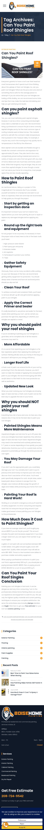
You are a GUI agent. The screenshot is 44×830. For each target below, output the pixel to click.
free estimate (30, 606)
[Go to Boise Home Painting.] (2, 35)
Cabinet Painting (7, 767)
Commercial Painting (9, 771)
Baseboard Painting (8, 775)
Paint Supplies (7, 653)
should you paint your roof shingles (22, 619)
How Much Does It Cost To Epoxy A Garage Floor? (24, 693)
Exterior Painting (9, 49)
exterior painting (14, 609)
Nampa (30, 603)
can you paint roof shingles (33, 617)
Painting (5, 658)
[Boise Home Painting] (22, 6)
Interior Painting (7, 763)
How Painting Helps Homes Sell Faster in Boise (26, 684)
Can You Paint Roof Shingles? (17, 55)
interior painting (8, 648)
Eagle (6, 606)
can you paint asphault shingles (14, 617)
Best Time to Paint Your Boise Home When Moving (25, 674)
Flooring (5, 643)
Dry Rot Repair (6, 779)
